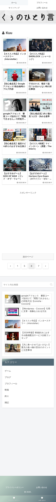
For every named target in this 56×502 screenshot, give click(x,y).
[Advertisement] (28, 222)
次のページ (28, 256)
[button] (51, 284)
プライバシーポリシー (14, 487)
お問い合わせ (41, 487)
